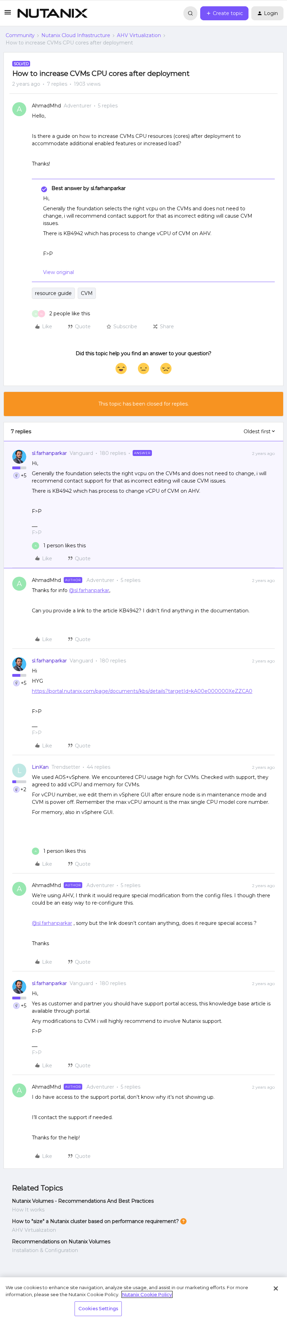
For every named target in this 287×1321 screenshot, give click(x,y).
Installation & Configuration (45, 1250)
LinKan (40, 767)
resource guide (53, 293)
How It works (28, 1210)
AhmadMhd (46, 106)
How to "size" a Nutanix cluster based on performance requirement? (95, 1221)
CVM (87, 293)
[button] (8, 15)
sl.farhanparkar (49, 453)
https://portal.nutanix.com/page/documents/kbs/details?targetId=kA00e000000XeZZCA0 (142, 691)
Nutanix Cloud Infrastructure (75, 35)
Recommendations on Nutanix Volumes (61, 1241)
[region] (143, 1299)
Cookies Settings (98, 1308)
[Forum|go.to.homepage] (53, 13)
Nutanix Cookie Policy (147, 1294)
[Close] (276, 1288)
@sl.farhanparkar (89, 590)
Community (20, 35)
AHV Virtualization (139, 35)
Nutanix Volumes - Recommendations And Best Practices (83, 1201)
